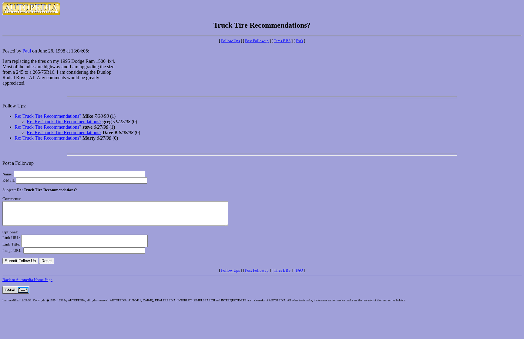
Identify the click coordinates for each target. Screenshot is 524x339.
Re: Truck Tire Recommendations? (48, 116)
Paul (26, 50)
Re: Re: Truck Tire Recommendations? (64, 121)
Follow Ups (230, 41)
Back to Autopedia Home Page (27, 279)
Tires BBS (282, 41)
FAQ (299, 41)
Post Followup (257, 41)
